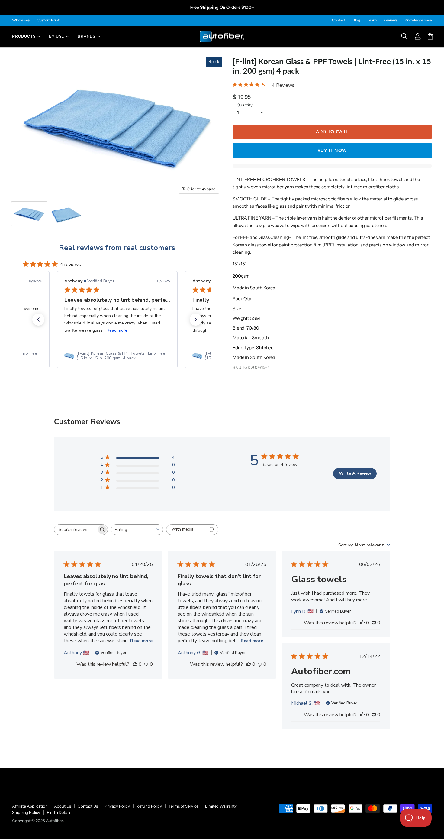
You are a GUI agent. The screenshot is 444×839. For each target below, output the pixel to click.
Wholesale (21, 20)
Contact (338, 20)
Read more (141, 641)
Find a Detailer (60, 812)
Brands (87, 36)
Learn (372, 20)
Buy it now (332, 150)
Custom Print (48, 20)
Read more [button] (117, 330)
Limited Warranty (221, 806)
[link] (117, 356)
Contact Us (88, 806)
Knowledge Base (418, 20)
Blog (356, 20)
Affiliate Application (29, 806)
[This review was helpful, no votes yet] (135, 664)
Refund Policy (149, 806)
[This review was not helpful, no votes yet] (146, 664)
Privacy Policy (117, 806)
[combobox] (137, 529)
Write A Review (355, 473)
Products (24, 36)
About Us (62, 806)
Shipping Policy (26, 812)
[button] (38, 320)
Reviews (390, 20)
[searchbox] (75, 530)
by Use (57, 36)
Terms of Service (183, 806)
